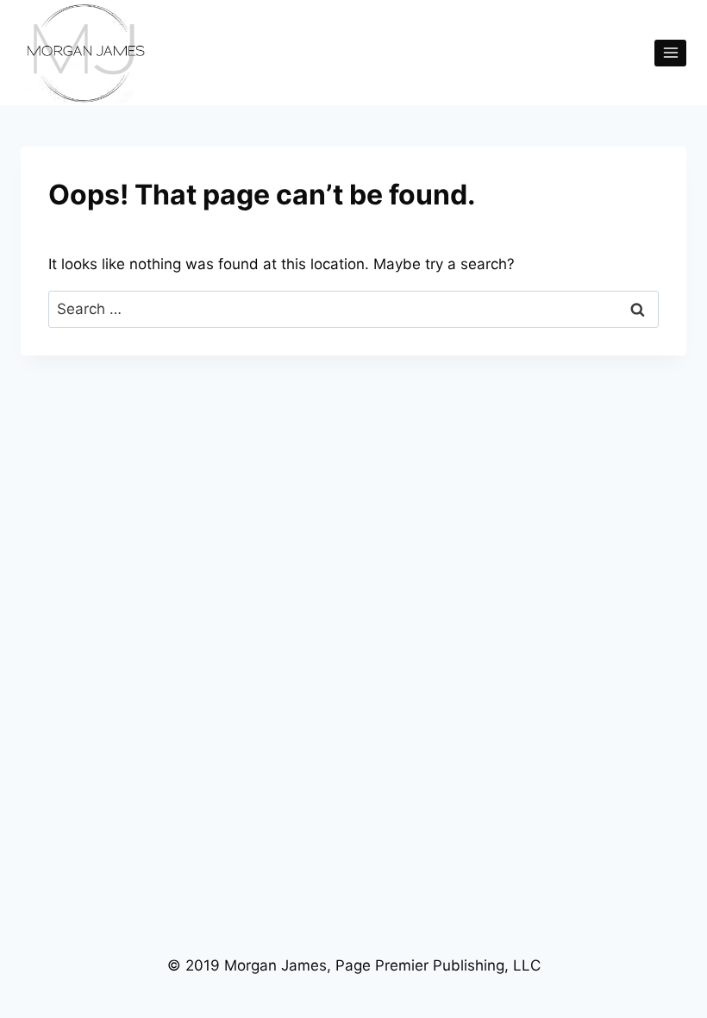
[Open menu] (670, 53)
